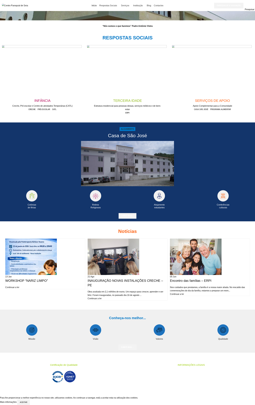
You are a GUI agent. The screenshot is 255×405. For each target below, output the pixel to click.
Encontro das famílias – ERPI (190, 280)
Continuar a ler (12, 287)
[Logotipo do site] (15, 5)
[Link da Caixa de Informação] (127, 102)
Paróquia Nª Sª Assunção (229, 6)
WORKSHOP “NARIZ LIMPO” (26, 280)
